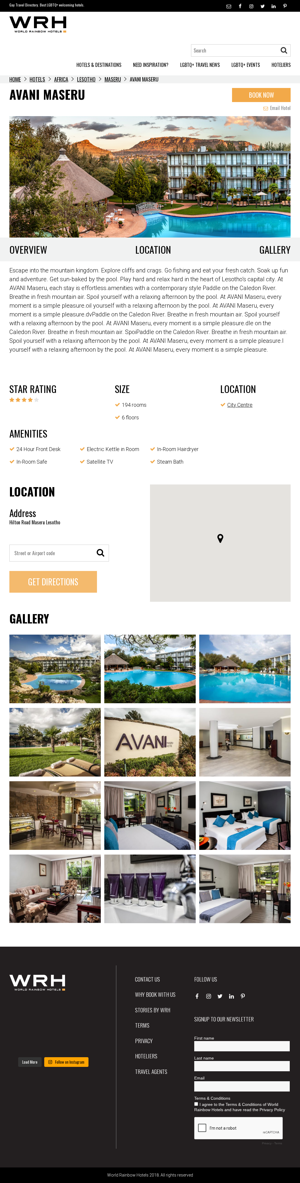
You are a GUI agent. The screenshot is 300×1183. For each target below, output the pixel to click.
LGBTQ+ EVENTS (245, 64)
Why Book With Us (155, 994)
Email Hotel (280, 107)
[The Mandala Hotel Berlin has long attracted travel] (53, 1008)
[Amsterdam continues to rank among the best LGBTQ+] (83, 1008)
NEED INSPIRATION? (150, 64)
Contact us (147, 979)
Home (15, 79)
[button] (220, 538)
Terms (142, 1025)
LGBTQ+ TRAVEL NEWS (200, 64)
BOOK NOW (261, 94)
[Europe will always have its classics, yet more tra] (83, 1044)
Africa (61, 79)
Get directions (53, 582)
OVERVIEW (28, 249)
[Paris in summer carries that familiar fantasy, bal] (23, 1044)
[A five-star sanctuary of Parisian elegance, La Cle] (23, 1026)
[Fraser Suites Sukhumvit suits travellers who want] (23, 1008)
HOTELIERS (281, 64)
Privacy (144, 1040)
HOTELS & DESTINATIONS (98, 64)
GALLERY (275, 249)
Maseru (113, 79)
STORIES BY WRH (152, 1010)
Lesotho (86, 79)
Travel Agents (151, 1071)
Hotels (37, 79)
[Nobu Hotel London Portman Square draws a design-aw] (83, 1026)
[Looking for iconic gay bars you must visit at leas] (53, 1026)
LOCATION (153, 249)
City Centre (240, 405)
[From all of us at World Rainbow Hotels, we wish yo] (53, 1044)
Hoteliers (146, 1056)
